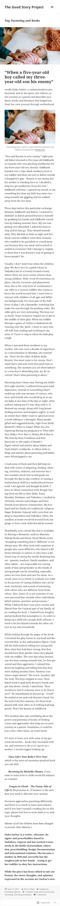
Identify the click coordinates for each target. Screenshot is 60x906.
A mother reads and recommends (39, 892)
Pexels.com (40, 149)
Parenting (9, 894)
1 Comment (41, 894)
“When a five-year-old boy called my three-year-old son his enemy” (29, 76)
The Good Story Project (24, 7)
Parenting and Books (23, 894)
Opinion (17, 892)
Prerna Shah (29, 889)
